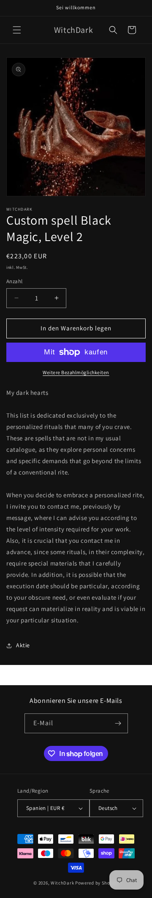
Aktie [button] (23, 645)
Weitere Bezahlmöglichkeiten (76, 372)
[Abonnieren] (118, 723)
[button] (17, 30)
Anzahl (14, 281)
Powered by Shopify (97, 883)
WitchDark (62, 883)
